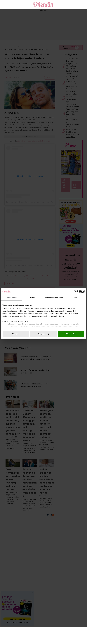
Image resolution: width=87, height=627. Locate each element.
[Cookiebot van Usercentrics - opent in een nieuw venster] (75, 291)
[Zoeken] (68, 4)
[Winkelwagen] (74, 4)
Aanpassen (42, 334)
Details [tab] (32, 298)
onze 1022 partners (15, 308)
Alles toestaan (71, 334)
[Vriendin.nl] (43, 4)
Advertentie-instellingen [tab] (54, 298)
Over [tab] (75, 298)
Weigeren (15, 334)
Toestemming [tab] (11, 298)
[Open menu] (8, 4)
